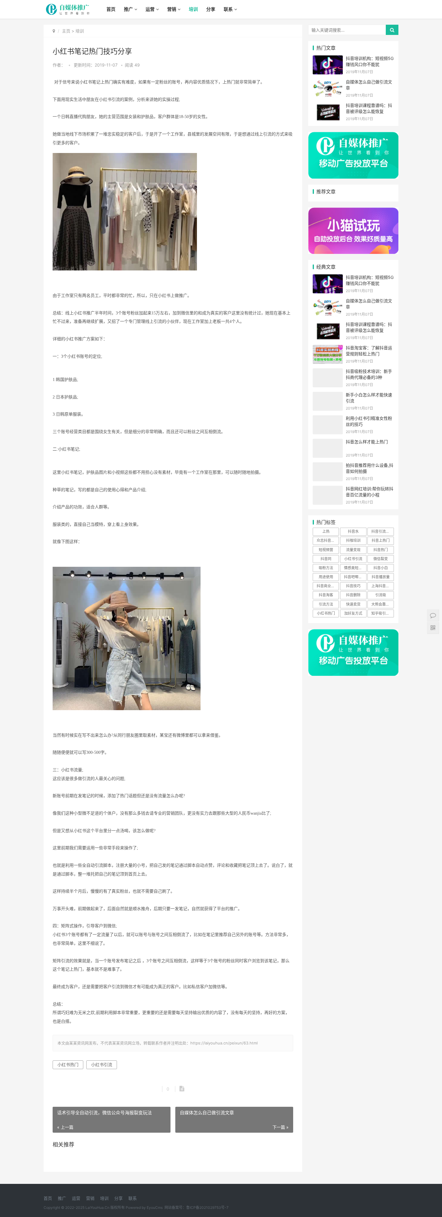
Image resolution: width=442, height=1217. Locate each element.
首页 (110, 9)
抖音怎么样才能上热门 (367, 441)
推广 (128, 9)
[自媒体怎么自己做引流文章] (328, 82)
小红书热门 (67, 1064)
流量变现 (353, 550)
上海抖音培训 (382, 586)
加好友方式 (353, 613)
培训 (193, 9)
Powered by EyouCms (144, 1207)
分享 (210, 9)
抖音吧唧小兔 (355, 577)
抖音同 (326, 559)
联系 (228, 9)
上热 (326, 531)
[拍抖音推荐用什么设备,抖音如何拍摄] (328, 466)
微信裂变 (380, 559)
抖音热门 (380, 550)
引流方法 (326, 604)
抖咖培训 (353, 540)
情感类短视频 (355, 568)
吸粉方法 (326, 568)
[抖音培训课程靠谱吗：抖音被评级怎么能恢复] (328, 106)
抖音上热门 (381, 540)
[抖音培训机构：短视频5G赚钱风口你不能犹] (328, 59)
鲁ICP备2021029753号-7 (207, 1207)
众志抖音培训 (327, 540)
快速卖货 (353, 604)
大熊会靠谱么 (382, 604)
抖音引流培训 (382, 531)
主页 (66, 30)
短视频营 (326, 550)
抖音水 (353, 531)
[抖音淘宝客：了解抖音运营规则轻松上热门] (328, 348)
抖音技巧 (353, 586)
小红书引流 (101, 1064)
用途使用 (326, 577)
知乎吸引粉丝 (382, 613)
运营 (150, 9)
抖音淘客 (326, 595)
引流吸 (380, 595)
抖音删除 (353, 595)
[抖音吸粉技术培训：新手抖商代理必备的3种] (328, 372)
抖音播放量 (381, 577)
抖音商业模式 (327, 586)
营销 (171, 9)
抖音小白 (380, 568)
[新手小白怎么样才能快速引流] (328, 395)
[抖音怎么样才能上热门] (328, 442)
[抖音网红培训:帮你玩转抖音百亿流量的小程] (328, 489)
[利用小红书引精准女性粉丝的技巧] (328, 419)
